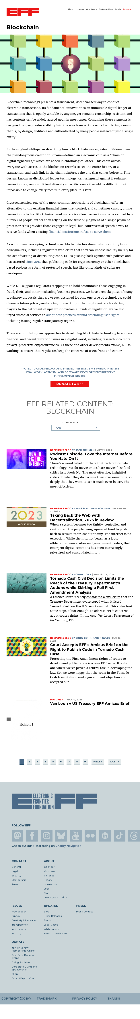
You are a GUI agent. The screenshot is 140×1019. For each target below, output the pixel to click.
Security (16, 875)
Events (48, 920)
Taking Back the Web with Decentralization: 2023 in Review (82, 517)
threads (134, 836)
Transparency (20, 924)
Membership (19, 879)
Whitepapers (51, 929)
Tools (118, 9)
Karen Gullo (101, 638)
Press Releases (53, 915)
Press (15, 884)
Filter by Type (70, 422)
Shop (15, 973)
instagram (46, 836)
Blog (46, 911)
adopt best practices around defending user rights (82, 315)
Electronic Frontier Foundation (23, 12)
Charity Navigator (67, 846)
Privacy (16, 915)
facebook (32, 836)
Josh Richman (85, 450)
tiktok (119, 836)
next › (97, 761)
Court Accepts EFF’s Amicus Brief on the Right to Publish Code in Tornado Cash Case (89, 649)
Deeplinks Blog (60, 450)
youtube (76, 836)
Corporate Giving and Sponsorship (24, 968)
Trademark (47, 998)
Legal (15, 871)
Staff (46, 893)
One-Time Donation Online (23, 956)
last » (114, 761)
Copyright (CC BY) (16, 998)
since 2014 (33, 261)
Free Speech (19, 911)
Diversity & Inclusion (55, 897)
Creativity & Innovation (24, 920)
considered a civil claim (103, 597)
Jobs (47, 888)
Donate (127, 9)
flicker (90, 836)
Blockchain (70, 410)
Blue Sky (61, 836)
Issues (80, 9)
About (71, 9)
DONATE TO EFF (69, 384)
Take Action (106, 9)
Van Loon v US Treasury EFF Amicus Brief (89, 703)
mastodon (17, 836)
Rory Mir (104, 508)
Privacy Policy (84, 998)
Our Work (91, 9)
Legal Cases (51, 924)
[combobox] (75, 428)
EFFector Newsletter (56, 933)
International (19, 929)
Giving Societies (21, 962)
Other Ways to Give (23, 978)
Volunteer (49, 871)
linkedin (105, 836)
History (48, 879)
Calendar (49, 866)
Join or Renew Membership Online (23, 949)
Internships (50, 884)
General (16, 866)
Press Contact (84, 911)
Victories (49, 875)
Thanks (114, 998)
